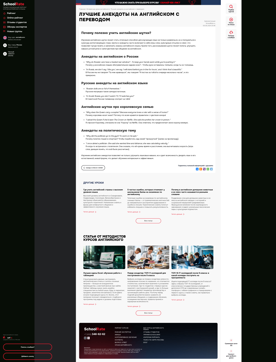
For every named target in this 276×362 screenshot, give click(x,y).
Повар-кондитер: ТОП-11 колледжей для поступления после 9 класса (146, 274)
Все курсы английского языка (153, 328)
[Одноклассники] (200, 169)
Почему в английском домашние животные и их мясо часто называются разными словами (192, 192)
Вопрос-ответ (121, 342)
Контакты (119, 340)
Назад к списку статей (94, 168)
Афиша (118, 334)
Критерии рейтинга (151, 337)
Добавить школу (27, 356)
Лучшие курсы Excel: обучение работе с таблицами (102, 274)
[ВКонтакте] (197, 169)
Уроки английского (123, 345)
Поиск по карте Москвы (153, 340)
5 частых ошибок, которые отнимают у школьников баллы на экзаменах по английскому (146, 192)
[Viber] (204, 169)
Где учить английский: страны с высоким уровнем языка (103, 191)
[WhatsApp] (208, 169)
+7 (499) (94, 334)
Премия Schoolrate (151, 334)
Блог (145, 342)
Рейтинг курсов (121, 328)
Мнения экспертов (123, 332)
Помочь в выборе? (27, 347)
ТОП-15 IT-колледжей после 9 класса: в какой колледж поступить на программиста (190, 275)
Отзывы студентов (151, 332)
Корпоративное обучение (126, 337)
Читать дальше (89, 212)
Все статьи (148, 221)
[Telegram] (211, 169)
